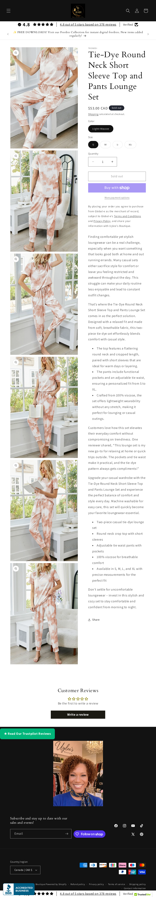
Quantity (93, 153)
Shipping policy (137, 884)
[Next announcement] (148, 34)
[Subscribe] (66, 834)
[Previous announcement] (7, 34)
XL (132, 145)
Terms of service (116, 884)
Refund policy (77, 884)
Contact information (135, 888)
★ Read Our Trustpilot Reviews (27, 733)
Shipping (93, 114)
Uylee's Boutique (36, 884)
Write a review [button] (78, 714)
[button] (8, 10)
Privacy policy (96, 884)
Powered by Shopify (56, 884)
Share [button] (96, 619)
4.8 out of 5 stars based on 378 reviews (88, 24)
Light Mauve (102, 129)
